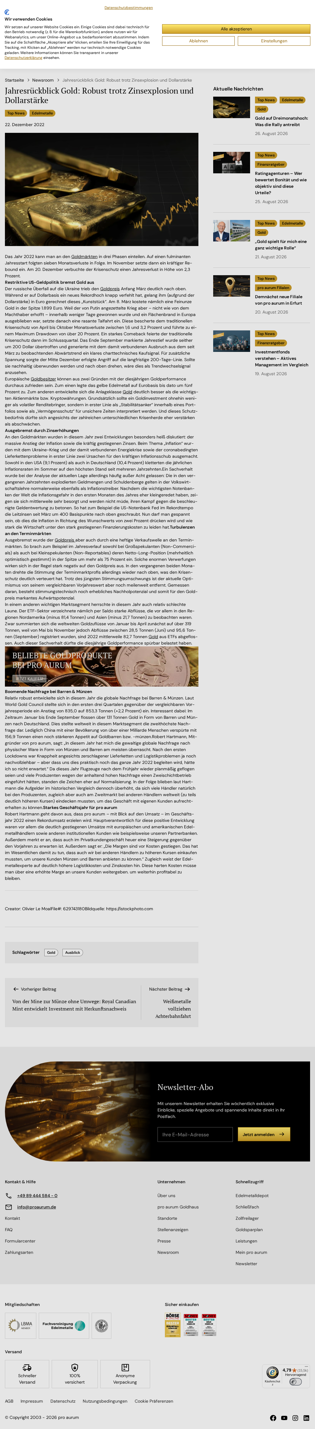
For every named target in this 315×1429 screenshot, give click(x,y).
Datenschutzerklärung (23, 57)
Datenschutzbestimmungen (129, 7)
